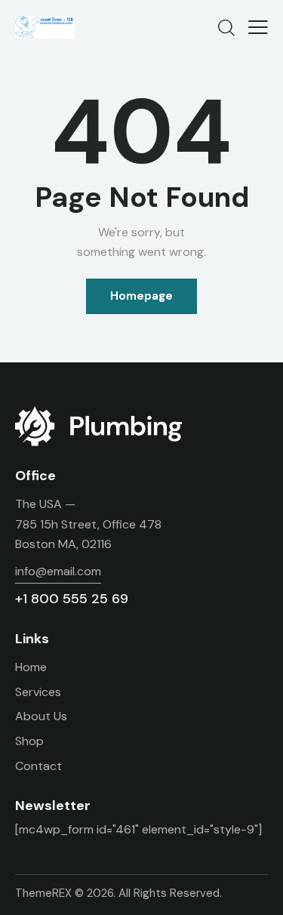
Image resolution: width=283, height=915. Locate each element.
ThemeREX (43, 893)
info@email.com (58, 571)
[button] (258, 27)
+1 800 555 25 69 (71, 599)
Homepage (141, 295)
